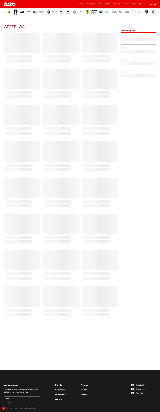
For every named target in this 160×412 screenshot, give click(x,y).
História (81, 4)
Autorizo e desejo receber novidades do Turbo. (21, 408)
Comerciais (91, 4)
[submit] (38, 403)
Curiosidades (104, 4)
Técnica (126, 4)
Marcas (142, 4)
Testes (133, 4)
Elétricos (116, 4)
